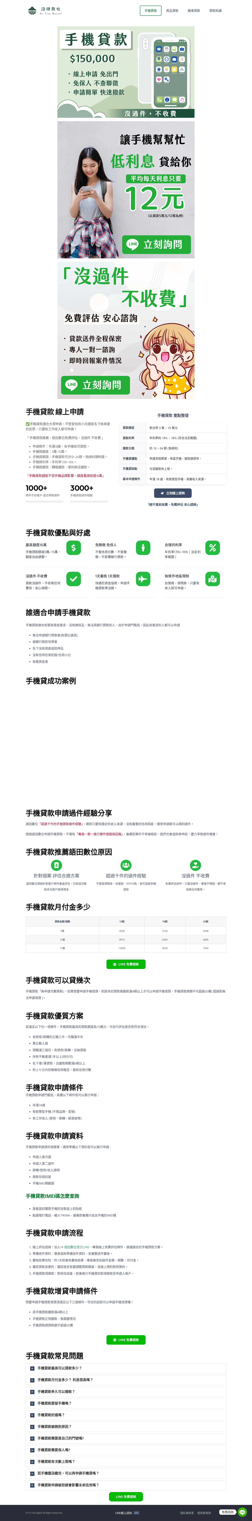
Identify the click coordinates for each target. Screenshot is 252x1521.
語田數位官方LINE (76, 1247)
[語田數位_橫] (46, 6)
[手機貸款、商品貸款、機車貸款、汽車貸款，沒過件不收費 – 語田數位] (126, 263)
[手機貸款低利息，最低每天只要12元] (126, 122)
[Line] (242, 1512)
